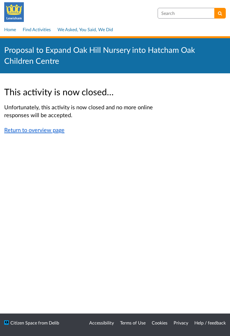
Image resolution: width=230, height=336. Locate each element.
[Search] (220, 13)
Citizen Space (23, 322)
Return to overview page (34, 129)
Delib (54, 322)
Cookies (159, 322)
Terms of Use (133, 322)
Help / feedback (210, 322)
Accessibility (101, 322)
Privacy (181, 322)
